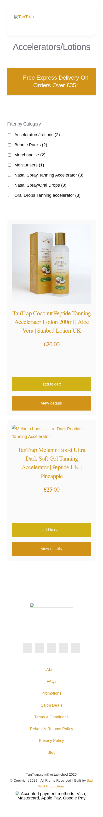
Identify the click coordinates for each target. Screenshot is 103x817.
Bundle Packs (30, 144)
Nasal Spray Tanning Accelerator (48, 175)
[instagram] (39, 648)
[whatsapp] (63, 648)
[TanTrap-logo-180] (24, 16)
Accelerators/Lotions (37, 134)
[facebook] (27, 648)
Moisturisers (29, 165)
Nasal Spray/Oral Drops (40, 185)
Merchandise (30, 154)
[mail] (75, 648)
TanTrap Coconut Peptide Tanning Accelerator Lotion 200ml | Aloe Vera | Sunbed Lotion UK (51, 322)
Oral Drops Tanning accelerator (47, 195)
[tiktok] (51, 648)
